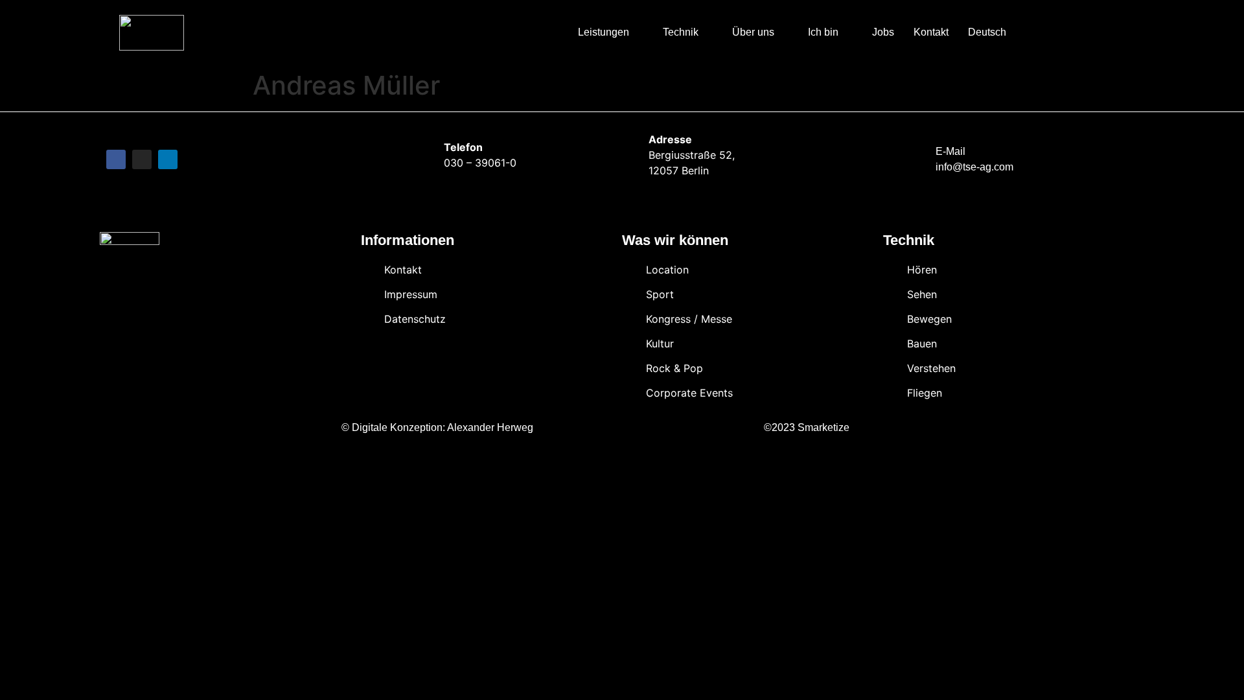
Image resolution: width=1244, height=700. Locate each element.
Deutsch (987, 32)
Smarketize (823, 427)
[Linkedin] (168, 159)
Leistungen (603, 32)
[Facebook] (116, 159)
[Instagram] (142, 159)
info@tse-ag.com (974, 166)
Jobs (883, 32)
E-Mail (950, 151)
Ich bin (823, 32)
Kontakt (931, 32)
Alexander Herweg (490, 427)
